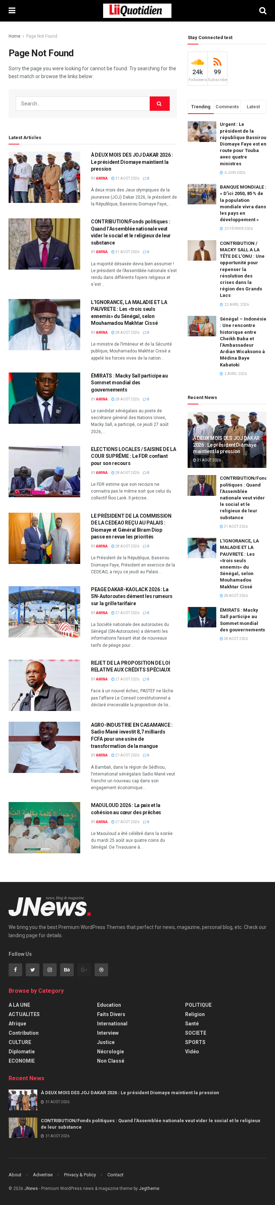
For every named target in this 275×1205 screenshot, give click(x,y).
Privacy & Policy (80, 1174)
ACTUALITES (24, 1014)
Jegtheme (149, 1188)
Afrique (17, 1023)
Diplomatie (22, 1051)
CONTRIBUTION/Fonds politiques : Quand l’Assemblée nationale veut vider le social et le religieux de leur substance (245, 497)
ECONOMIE (22, 1061)
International (112, 1023)
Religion (195, 1014)
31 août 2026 (127, 178)
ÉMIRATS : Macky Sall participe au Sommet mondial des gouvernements (129, 383)
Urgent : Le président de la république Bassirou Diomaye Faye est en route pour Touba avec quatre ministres (243, 144)
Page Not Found (41, 36)
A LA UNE (19, 1005)
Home (14, 36)
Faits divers (111, 1014)
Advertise (43, 1174)
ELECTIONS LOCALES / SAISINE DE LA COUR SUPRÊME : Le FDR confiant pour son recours (133, 456)
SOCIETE (195, 1033)
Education (109, 1005)
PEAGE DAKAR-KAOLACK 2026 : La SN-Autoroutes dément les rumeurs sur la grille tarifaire (132, 596)
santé (192, 1023)
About (15, 1174)
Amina (102, 178)
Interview (108, 1033)
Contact (115, 1174)
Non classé (110, 1061)
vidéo (192, 1051)
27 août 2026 (127, 613)
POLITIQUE (198, 1005)
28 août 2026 (127, 333)
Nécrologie (110, 1051)
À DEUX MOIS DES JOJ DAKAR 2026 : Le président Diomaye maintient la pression (132, 162)
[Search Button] (160, 103)
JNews (31, 1188)
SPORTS (195, 1042)
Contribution (24, 1033)
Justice (106, 1042)
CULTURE (20, 1042)
